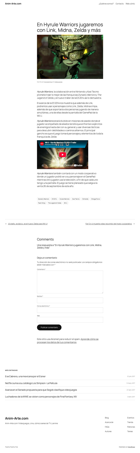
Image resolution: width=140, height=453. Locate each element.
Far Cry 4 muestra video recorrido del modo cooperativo (109, 223)
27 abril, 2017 (131, 390)
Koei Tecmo (76, 199)
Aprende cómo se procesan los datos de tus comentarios (67, 341)
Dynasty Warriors (43, 199)
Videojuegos (58, 82)
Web (38, 316)
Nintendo (85, 199)
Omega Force (95, 199)
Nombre (40, 296)
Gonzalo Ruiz (48, 82)
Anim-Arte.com (13, 3)
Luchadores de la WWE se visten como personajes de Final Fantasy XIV (41, 396)
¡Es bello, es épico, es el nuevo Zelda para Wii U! (28, 223)
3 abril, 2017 (131, 397)
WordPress (131, 447)
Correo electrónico (43, 306)
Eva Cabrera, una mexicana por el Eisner (25, 376)
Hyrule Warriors (64, 199)
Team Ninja (41, 203)
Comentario (41, 269)
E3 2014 (54, 199)
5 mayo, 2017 (131, 383)
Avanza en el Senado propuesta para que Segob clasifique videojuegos (41, 390)
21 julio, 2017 (131, 376)
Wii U (65, 203)
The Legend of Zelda (54, 203)
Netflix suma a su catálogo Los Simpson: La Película (31, 383)
